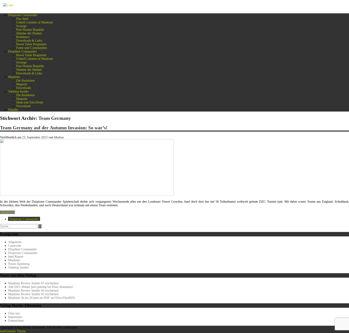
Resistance (23, 37)
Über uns (14, 313)
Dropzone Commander (22, 15)
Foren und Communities (31, 48)
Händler (13, 109)
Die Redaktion (25, 80)
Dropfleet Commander (22, 51)
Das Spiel (22, 18)
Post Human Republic (30, 29)
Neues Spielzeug (18, 264)
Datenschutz (16, 320)
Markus (59, 137)
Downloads (23, 88)
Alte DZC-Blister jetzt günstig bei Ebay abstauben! (40, 287)
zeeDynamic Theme (13, 331)
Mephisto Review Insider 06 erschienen (33, 290)
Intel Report (15, 256)
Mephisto (14, 77)
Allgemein (14, 242)
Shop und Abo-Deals (29, 102)
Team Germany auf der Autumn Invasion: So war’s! (53, 127)
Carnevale (14, 245)
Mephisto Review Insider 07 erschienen (33, 283)
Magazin (21, 84)
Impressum (15, 317)
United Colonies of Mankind (34, 22)
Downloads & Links (29, 40)
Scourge (21, 26)
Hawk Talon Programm (31, 44)
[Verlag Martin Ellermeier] (8, 5)
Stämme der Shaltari (29, 33)
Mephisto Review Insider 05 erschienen (33, 294)
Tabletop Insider (18, 91)
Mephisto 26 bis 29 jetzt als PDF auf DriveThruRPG (41, 297)
